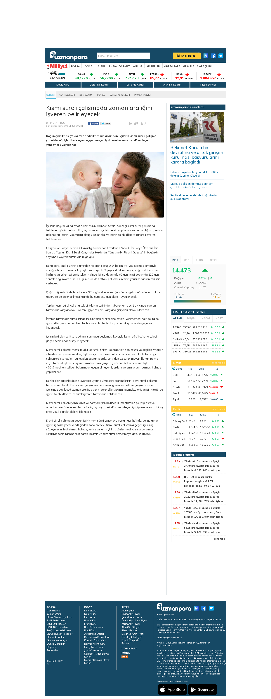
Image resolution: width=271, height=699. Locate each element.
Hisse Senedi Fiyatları (59, 617)
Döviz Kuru (62, 84)
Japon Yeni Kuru (93, 650)
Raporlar (52, 647)
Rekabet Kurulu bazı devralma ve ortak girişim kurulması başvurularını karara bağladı (196, 154)
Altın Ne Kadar (172, 84)
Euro (175, 381)
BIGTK (176, 351)
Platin (176, 427)
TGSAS (177, 327)
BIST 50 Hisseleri (56, 623)
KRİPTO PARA (172, 66)
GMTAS (177, 339)
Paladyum (179, 433)
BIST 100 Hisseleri (57, 627)
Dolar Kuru (90, 613)
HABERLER (153, 66)
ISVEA (176, 345)
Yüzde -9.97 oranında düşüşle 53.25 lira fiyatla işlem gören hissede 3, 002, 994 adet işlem (202, 528)
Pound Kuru (90, 620)
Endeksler (52, 650)
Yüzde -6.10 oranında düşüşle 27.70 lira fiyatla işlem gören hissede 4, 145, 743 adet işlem (202, 466)
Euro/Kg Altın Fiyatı (131, 637)
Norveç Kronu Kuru (94, 643)
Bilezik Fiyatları (129, 630)
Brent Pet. (179, 438)
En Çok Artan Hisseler (59, 630)
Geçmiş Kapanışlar (57, 640)
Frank (176, 393)
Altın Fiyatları (128, 610)
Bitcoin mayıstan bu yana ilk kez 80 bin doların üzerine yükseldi (194, 173)
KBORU (177, 333)
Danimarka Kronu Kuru (97, 637)
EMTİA (113, 66)
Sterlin (177, 387)
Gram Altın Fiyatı (130, 613)
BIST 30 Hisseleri (56, 620)
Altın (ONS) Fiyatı (130, 627)
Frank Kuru (90, 623)
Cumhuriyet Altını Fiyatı (134, 620)
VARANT (124, 66)
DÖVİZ (88, 66)
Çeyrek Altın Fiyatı (131, 617)
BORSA (75, 66)
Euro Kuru (89, 617)
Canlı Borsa (53, 610)
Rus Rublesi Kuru (93, 627)
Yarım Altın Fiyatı (130, 623)
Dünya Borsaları (56, 643)
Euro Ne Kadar (135, 84)
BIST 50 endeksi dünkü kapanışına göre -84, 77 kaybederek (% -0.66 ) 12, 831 (202, 481)
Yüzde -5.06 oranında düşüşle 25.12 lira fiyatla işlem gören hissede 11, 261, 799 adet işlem (203, 497)
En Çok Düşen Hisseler (59, 633)
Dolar (176, 374)
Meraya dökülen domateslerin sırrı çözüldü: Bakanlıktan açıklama (191, 185)
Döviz (177, 363)
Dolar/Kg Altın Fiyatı (132, 633)
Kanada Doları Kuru (95, 640)
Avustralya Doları (94, 633)
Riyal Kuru (89, 630)
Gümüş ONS (180, 421)
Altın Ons (178, 444)
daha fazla (217, 362)
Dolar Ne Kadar (99, 84)
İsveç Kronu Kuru (93, 647)
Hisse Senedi (208, 84)
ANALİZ (137, 66)
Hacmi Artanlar (55, 637)
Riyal (176, 399)
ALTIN (101, 66)
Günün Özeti (54, 613)
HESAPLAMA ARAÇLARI (197, 66)
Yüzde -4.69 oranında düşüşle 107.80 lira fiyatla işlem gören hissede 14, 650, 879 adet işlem (203, 512)
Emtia (177, 409)
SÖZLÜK (53, 71)
